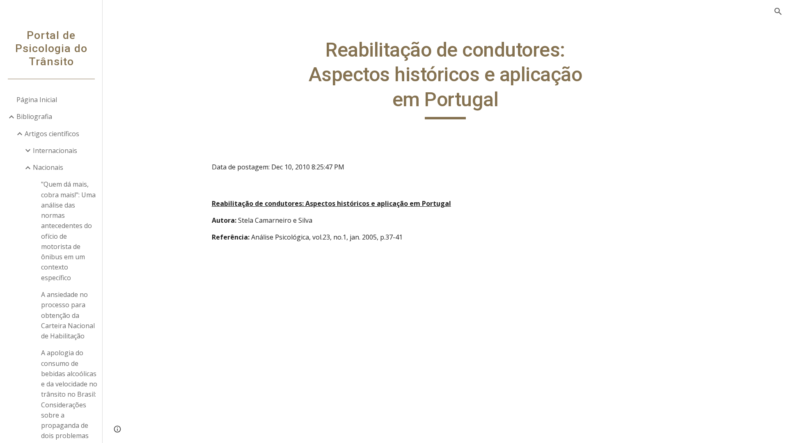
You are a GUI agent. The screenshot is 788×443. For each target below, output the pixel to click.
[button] (778, 11)
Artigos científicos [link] (52, 133)
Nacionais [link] (48, 167)
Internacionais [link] (55, 150)
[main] (445, 78)
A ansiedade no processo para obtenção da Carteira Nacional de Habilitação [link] (68, 315)
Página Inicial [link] (36, 99)
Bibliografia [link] (34, 116)
